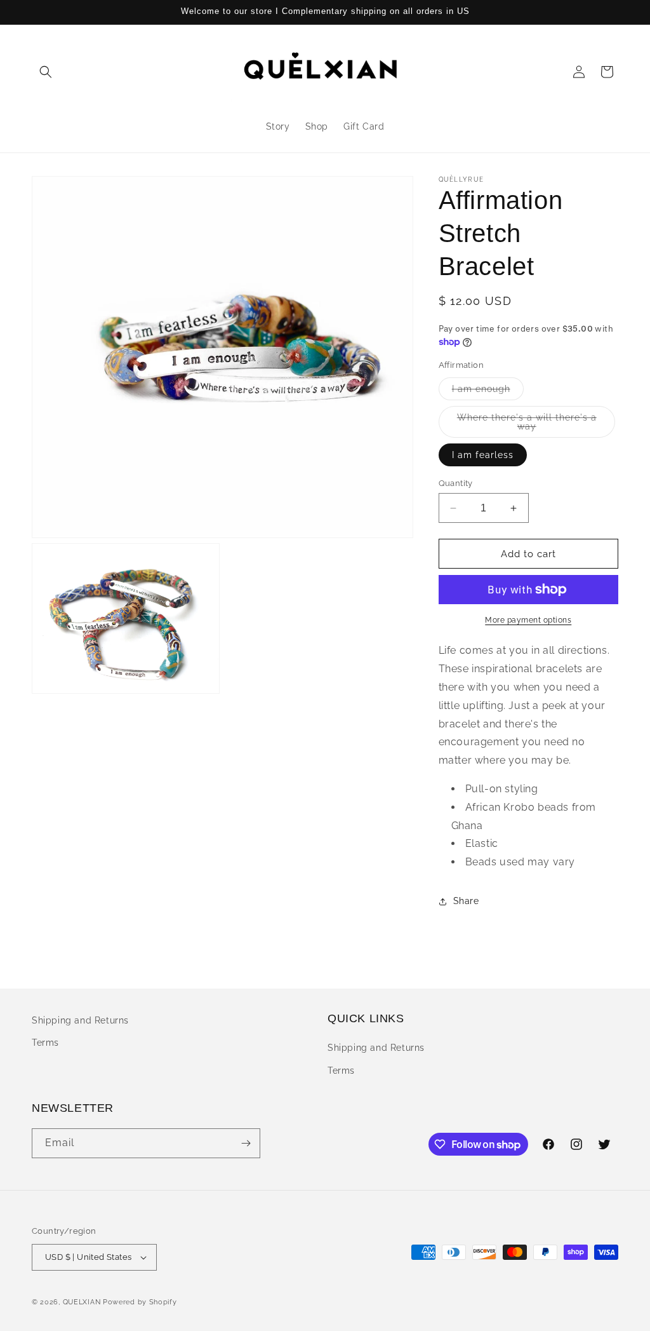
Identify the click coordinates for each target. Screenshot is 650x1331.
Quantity (456, 483)
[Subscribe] (246, 1143)
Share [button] (466, 901)
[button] (46, 72)
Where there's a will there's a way (527, 425)
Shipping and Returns (80, 1020)
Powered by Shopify (140, 1302)
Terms (45, 1042)
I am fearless (483, 455)
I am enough (488, 391)
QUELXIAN (82, 1302)
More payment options (528, 620)
